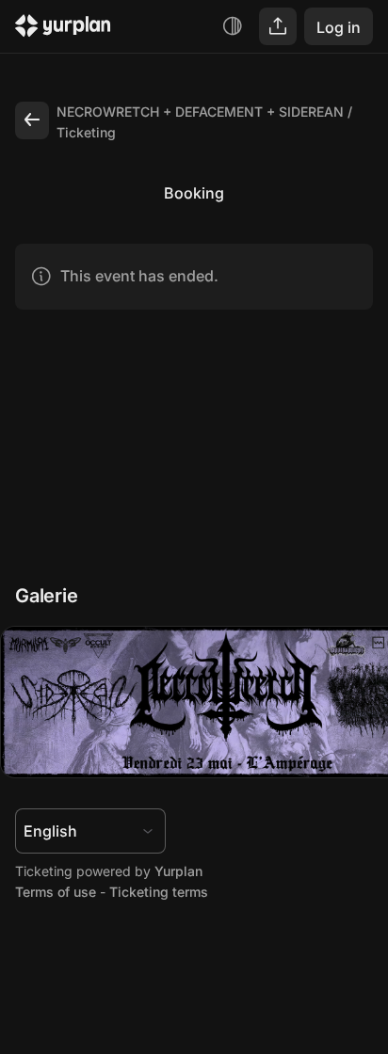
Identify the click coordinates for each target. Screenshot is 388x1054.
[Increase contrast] (232, 26)
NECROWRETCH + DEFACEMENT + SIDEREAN (200, 112)
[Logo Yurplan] (63, 29)
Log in (338, 27)
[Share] (278, 26)
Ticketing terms (158, 892)
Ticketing (86, 132)
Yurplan (178, 871)
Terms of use (55, 892)
